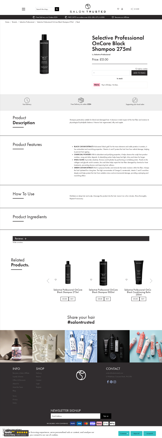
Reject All (136, 433)
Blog (14, 391)
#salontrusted (81, 322)
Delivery (39, 373)
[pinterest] (111, 382)
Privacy (15, 399)
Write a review (18, 242)
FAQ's (15, 403)
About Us (16, 383)
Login (38, 383)
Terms (15, 396)
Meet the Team (18, 387)
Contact (38, 380)
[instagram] (115, 382)
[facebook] (108, 382)
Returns (38, 376)
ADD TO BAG (139, 72)
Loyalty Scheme (18, 376)
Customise (123, 433)
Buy (72, 299)
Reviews (19, 238)
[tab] (81, 238)
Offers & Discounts (19, 380)
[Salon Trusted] (87, 8)
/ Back (77, 22)
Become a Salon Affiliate (21, 373)
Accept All (150, 433)
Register (38, 387)
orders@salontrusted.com (114, 373)
